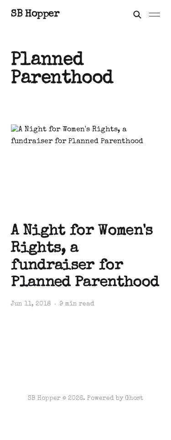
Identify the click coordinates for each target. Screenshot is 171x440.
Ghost (134, 398)
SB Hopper (35, 15)
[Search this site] (137, 14)
